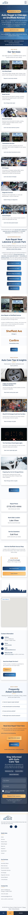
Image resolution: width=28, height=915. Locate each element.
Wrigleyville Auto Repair (14, 278)
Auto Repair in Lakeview (14, 263)
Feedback (3, 848)
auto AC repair (18, 229)
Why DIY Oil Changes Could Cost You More (14, 414)
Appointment (4, 850)
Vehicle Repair (4, 843)
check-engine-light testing (12, 255)
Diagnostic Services (5, 874)
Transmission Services (5, 870)
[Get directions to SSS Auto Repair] (16, 826)
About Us (14, 349)
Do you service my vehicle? (9, 711)
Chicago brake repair (18, 254)
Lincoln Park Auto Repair (14, 268)
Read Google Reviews (14, 568)
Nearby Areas (4, 841)
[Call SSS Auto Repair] (11, 826)
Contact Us (7, 669)
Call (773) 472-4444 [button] (14, 29)
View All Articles (14, 490)
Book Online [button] (14, 744)
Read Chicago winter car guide (10, 480)
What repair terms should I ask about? (11, 715)
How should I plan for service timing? (11, 706)
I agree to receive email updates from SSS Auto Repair (14, 791)
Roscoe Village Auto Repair (14, 273)
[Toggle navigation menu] (25, 2)
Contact (2, 853)
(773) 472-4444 (8, 645)
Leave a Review (14, 573)
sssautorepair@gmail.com (10, 649)
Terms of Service (15, 908)
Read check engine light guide (10, 450)
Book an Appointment (9, 674)
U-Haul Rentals (4, 879)
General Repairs (4, 877)
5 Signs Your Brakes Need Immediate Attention (9, 384)
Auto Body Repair (4, 863)
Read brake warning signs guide (11, 392)
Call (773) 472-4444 (9, 654)
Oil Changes (3, 872)
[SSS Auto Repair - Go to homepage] (5, 2)
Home (2, 837)
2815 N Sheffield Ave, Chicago (14, 11)
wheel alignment (14, 231)
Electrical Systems (5, 868)
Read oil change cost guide (10, 421)
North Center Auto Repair (14, 283)
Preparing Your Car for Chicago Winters (13, 472)
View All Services (14, 288)
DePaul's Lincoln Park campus (14, 249)
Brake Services (4, 865)
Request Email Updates (14, 796)
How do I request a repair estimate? (11, 702)
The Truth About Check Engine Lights (12, 443)
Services (3, 839)
